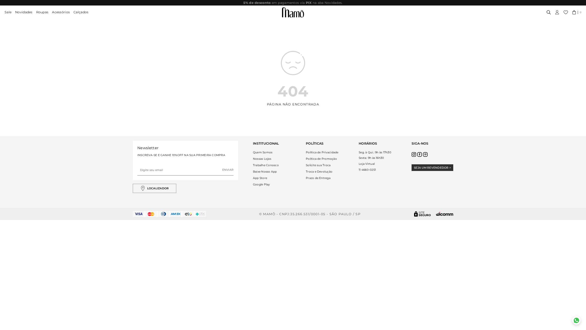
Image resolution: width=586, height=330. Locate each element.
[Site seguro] (422, 214)
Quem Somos (262, 152)
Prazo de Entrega (318, 178)
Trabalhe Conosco (266, 165)
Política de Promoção (321, 158)
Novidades (24, 12)
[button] (576, 12)
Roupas (42, 12)
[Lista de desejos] (566, 12)
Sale (8, 12)
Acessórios (61, 12)
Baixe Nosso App (265, 171)
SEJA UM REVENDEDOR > (432, 167)
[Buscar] (549, 12)
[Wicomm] (444, 214)
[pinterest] (425, 154)
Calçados (80, 12)
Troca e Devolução (319, 171)
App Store (260, 178)
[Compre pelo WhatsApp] (576, 320)
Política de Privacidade (322, 152)
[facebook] (419, 154)
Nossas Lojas (262, 158)
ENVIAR (227, 169)
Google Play (261, 184)
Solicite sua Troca (318, 165)
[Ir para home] (293, 12)
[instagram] (414, 154)
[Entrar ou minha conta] (557, 12)
